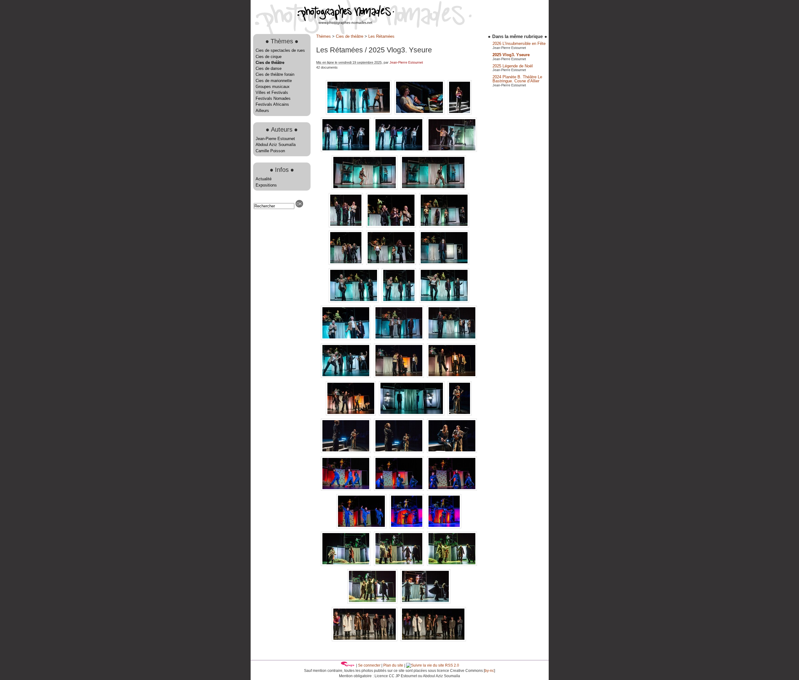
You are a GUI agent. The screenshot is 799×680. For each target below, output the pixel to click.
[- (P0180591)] (460, 113)
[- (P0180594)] (399, 150)
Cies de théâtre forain (275, 74)
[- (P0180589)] (359, 113)
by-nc (489, 671)
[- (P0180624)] (444, 301)
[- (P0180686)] (373, 602)
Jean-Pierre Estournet (275, 138)
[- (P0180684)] (452, 564)
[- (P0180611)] (346, 263)
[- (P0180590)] (420, 113)
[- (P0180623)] (399, 301)
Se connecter (369, 665)
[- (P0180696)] (365, 640)
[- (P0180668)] (399, 489)
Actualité (264, 179)
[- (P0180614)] (391, 263)
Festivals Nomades (273, 98)
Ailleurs (262, 110)
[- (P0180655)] (460, 414)
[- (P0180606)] (346, 226)
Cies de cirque (269, 56)
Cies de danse (269, 68)
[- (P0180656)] (346, 451)
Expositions (266, 185)
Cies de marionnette (274, 80)
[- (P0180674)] (407, 527)
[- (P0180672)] (362, 527)
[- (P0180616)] (444, 263)
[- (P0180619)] (354, 301)
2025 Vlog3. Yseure (511, 54)
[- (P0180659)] (452, 451)
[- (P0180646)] (452, 376)
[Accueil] (322, 23)
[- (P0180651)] (351, 414)
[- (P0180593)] (346, 150)
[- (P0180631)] (399, 338)
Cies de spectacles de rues (280, 50)
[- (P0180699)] (433, 640)
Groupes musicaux (273, 86)
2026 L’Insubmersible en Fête (519, 43)
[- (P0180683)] (399, 564)
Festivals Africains (272, 104)
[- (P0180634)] (346, 376)
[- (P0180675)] (444, 527)
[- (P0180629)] (346, 338)
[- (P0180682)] (346, 564)
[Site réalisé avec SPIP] (347, 665)
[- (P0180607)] (391, 226)
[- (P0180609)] (444, 226)
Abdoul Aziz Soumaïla (276, 144)
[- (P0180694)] (425, 602)
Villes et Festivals (272, 92)
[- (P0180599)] (365, 188)
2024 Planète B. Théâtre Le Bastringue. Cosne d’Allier (517, 79)
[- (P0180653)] (412, 414)
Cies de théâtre (270, 62)
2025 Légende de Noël (513, 66)
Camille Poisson (270, 150)
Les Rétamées (381, 36)
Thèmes (323, 36)
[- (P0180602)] (433, 188)
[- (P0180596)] (452, 150)
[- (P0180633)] (452, 338)
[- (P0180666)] (346, 489)
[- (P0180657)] (399, 451)
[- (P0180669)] (452, 489)
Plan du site (393, 665)
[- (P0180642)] (399, 376)
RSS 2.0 (451, 665)
